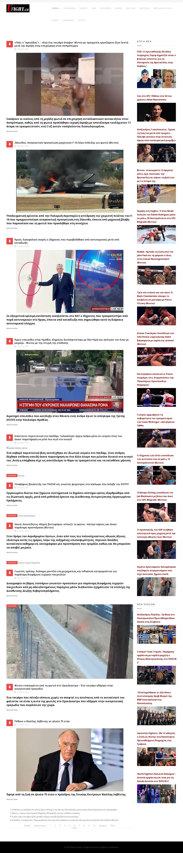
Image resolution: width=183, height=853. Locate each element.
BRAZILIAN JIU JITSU (162, 8)
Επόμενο (103, 825)
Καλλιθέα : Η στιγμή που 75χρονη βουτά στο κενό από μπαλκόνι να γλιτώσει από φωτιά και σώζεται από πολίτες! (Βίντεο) (65, 820)
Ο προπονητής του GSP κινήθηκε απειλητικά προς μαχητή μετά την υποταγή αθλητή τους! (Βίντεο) (156, 533)
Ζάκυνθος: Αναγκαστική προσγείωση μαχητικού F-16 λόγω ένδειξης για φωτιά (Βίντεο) (66, 142)
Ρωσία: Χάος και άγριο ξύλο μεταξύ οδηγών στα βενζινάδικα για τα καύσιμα (45, 816)
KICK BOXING (105, 8)
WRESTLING (144, 8)
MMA (94, 8)
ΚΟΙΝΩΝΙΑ (12, 475)
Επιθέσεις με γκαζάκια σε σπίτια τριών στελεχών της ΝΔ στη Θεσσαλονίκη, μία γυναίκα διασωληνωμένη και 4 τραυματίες (64, 809)
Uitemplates (114, 847)
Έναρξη (27, 825)
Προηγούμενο (40, 825)
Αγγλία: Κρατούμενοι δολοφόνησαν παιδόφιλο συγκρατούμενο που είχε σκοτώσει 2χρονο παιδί (156, 570)
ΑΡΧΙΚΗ (55, 8)
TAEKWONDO (68, 20)
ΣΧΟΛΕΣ (83, 8)
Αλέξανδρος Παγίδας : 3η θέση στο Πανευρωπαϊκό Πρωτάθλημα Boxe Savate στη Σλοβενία (156, 618)
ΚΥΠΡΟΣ (81, 20)
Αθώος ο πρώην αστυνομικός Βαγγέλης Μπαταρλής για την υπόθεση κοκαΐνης (46, 813)
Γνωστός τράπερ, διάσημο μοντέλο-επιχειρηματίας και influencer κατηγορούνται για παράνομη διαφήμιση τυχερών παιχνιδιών (65, 573)
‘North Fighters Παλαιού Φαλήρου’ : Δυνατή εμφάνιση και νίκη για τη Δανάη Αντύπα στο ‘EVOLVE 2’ (156, 777)
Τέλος (113, 825)
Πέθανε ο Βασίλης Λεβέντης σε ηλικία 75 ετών (42, 721)
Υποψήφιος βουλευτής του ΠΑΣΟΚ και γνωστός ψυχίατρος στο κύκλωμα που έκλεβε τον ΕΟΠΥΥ (71, 484)
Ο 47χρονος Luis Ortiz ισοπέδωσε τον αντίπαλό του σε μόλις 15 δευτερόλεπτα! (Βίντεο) (155, 459)
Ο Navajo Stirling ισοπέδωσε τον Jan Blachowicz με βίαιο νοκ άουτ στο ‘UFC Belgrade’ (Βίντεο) (155, 496)
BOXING (118, 8)
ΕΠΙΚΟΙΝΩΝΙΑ (70, 8)
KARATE (55, 20)
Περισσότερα (11, 131)
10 (94, 825)
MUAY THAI (130, 8)
